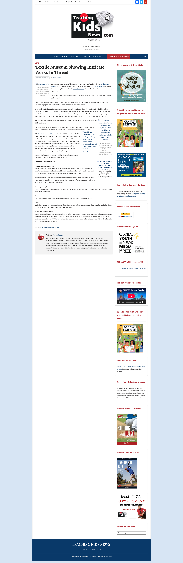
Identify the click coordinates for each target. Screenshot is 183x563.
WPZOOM (108, 556)
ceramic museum (78, 89)
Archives (48, 2)
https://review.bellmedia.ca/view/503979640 (131, 268)
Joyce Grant (57, 78)
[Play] (120, 302)
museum (45, 227)
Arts (37, 63)
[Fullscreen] (143, 302)
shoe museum (99, 86)
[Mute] (140, 302)
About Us (39, 2)
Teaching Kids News (91, 544)
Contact (82, 2)
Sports (86, 56)
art (40, 227)
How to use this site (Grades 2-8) (65, 2)
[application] (131, 296)
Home (56, 56)
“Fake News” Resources (118, 56)
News (64, 56)
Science (74, 56)
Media (89, 2)
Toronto (56, 227)
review (50, 227)
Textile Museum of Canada (47, 134)
